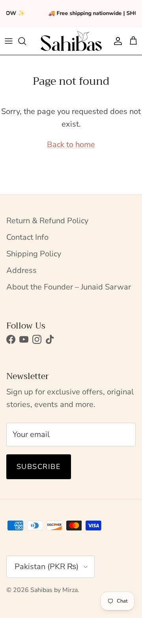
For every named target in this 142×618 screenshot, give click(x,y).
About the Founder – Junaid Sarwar (68, 287)
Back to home (71, 144)
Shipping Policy (33, 253)
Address (21, 270)
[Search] (26, 41)
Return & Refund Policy (47, 220)
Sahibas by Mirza (54, 590)
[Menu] (8, 41)
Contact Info (27, 237)
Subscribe (39, 466)
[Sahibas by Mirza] (71, 41)
